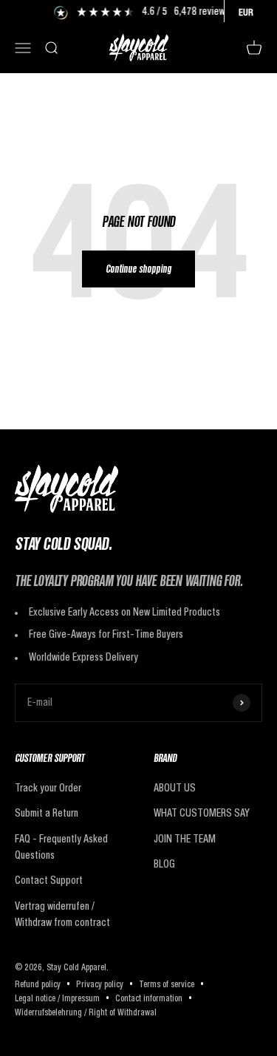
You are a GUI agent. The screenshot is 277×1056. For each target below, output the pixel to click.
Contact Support (49, 881)
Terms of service (166, 985)
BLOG (164, 864)
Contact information (148, 999)
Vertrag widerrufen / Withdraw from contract (62, 915)
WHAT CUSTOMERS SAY (202, 813)
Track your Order (48, 788)
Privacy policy (99, 985)
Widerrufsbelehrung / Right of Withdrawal (86, 1013)
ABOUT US (175, 788)
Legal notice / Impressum (57, 999)
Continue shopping (138, 270)
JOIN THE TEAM (185, 839)
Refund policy (38, 985)
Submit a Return (46, 813)
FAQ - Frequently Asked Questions (61, 847)
